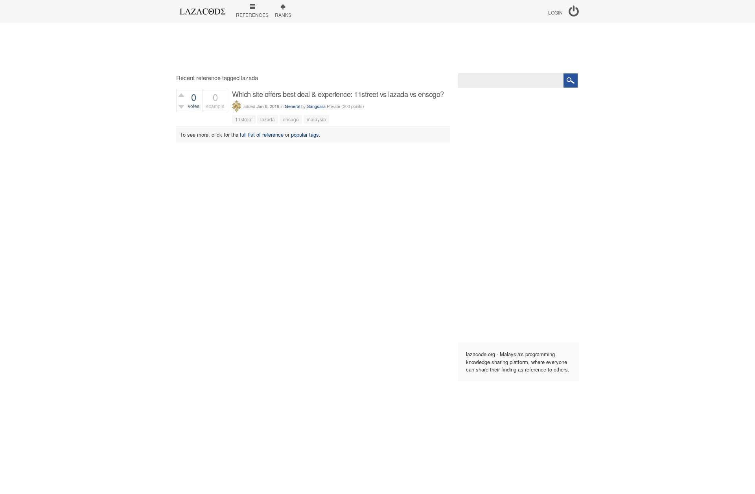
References (252, 14)
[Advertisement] (377, 48)
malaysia (316, 119)
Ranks (283, 14)
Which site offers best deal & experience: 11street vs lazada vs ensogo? (338, 94)
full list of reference (262, 134)
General (292, 106)
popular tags (305, 134)
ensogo (291, 119)
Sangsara (316, 106)
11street (243, 119)
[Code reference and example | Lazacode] (202, 9)
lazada (267, 119)
